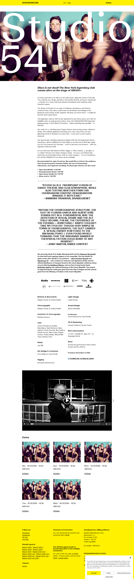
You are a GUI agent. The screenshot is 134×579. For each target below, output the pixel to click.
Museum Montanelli (87, 254)
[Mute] (106, 424)
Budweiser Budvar (44, 267)
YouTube (25, 539)
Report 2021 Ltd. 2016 (30, 558)
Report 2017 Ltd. (42, 556)
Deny (108, 573)
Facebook (25, 533)
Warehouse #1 (42, 261)
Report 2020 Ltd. (28, 554)
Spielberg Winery (57, 265)
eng (69, 2)
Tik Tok (25, 537)
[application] (67, 400)
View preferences (123, 573)
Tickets (25, 473)
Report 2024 (38, 547)
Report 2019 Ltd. (42, 554)
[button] (130, 558)
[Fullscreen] (109, 424)
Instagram (26, 535)
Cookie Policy (109, 576)
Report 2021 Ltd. (39, 552)
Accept (94, 573)
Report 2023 (27, 549)
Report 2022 (37, 549)
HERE (67, 535)
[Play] (24, 424)
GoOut (24, 566)
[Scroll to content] (67, 75)
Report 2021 (26, 552)
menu (108, 3)
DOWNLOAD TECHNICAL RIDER (82, 359)
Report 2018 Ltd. (28, 556)
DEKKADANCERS (30, 3)
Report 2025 (27, 547)
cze (64, 2)
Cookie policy (63, 558)
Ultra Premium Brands (79, 258)
